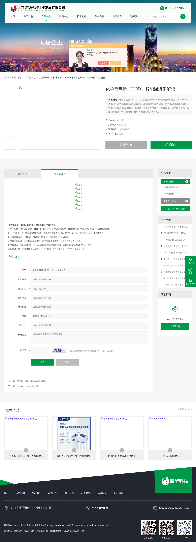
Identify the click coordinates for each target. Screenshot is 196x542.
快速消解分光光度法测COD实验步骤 (176, 259)
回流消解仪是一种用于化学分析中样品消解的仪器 (176, 227)
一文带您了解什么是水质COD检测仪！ (176, 265)
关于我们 (28, 16)
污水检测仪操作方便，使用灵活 (176, 272)
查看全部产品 (169, 201)
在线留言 (117, 16)
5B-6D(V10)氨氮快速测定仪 (29, 386)
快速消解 (57, 77)
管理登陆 (8, 531)
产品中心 (46, 16)
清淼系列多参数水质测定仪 (122, 456)
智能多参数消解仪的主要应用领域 (176, 246)
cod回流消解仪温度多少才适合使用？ (176, 239)
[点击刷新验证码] (59, 350)
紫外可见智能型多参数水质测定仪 (74, 456)
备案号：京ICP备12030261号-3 (81, 525)
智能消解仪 (44, 77)
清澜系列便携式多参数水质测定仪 (26, 456)
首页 (12, 16)
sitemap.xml (103, 525)
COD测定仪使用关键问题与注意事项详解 (176, 233)
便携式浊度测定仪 (170, 456)
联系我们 (135, 16)
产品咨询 (126, 145)
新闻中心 (63, 16)
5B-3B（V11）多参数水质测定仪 (31, 381)
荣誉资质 (99, 16)
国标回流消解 (172, 187)
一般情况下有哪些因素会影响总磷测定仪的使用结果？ (176, 285)
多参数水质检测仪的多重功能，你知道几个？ (176, 278)
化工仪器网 (29, 531)
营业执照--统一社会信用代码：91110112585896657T (60, 531)
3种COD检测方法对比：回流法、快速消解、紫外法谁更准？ (176, 252)
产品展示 (36, 492)
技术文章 (81, 16)
